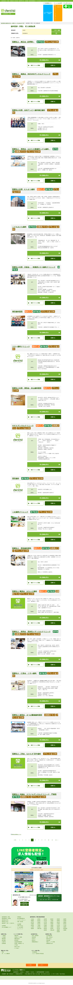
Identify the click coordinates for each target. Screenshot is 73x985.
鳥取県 (58, 919)
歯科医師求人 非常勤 (6, 918)
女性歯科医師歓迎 (18, 941)
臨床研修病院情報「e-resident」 (43, 972)
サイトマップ (20, 928)
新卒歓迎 (16, 940)
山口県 (58, 925)
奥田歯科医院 (17, 311)
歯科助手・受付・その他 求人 (8, 923)
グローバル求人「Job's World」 (59, 973)
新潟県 (45, 919)
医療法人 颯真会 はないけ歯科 (24, 591)
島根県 (58, 920)
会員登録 (4, 925)
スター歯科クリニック (21, 346)
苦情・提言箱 (20, 921)
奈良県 (51, 928)
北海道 (32, 919)
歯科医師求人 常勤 (7, 13)
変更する (56, 30)
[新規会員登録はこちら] (16, 834)
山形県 (32, 926)
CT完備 (16, 944)
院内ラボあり (17, 946)
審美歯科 (4, 938)
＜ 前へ (14, 840)
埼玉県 (38, 923)
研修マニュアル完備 (50, 941)
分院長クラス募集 (18, 937)
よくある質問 (59, 3)
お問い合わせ (68, 3)
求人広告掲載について (6, 927)
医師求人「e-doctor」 (30, 972)
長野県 (45, 926)
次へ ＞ (56, 840)
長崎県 (64, 922)
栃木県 (38, 920)
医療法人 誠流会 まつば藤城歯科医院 (27, 715)
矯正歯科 (4, 940)
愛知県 (51, 919)
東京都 (38, 926)
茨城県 (38, 922)
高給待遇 (34, 937)
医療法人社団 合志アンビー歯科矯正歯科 (28, 110)
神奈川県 (39, 928)
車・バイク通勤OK (6, 953)
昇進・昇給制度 (35, 935)
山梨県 (45, 925)
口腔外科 (4, 941)
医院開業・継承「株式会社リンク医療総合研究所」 (12, 973)
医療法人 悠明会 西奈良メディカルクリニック (31, 632)
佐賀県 (64, 920)
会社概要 (19, 924)
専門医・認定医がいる (19, 943)
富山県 (45, 920)
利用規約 (19, 916)
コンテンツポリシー (21, 920)
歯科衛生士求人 (5, 920)
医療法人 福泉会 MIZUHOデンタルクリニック (31, 74)
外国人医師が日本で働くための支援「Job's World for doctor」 (38, 973)
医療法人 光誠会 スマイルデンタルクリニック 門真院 (34, 794)
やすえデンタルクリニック (23, 426)
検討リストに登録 (35, 65)
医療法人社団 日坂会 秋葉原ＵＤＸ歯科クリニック (33, 267)
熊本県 (64, 923)
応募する (53, 65)
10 (48, 840)
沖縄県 (64, 930)
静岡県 (45, 930)
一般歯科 (4, 935)
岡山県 (58, 922)
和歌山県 (52, 930)
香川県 (58, 928)
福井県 (45, 923)
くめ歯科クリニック (20, 512)
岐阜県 (45, 928)
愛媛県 (58, 930)
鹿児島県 (65, 928)
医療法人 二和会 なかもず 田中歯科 (26, 754)
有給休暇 (48, 940)
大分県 (64, 925)
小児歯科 (4, 937)
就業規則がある (49, 943)
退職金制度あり (35, 941)
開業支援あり (17, 938)
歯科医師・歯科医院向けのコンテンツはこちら (49, 897)
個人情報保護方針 (21, 918)
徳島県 (58, 926)
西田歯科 (15, 478)
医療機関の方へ (48, 3)
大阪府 (51, 925)
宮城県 (32, 923)
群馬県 (38, 919)
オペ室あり (17, 948)
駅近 (3, 952)
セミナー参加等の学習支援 (38, 953)
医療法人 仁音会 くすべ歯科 (24, 673)
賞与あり (34, 940)
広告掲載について (31, 964)
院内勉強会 (34, 952)
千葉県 (38, 925)
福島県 (32, 928)
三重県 (51, 920)
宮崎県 (64, 926)
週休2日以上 (49, 938)
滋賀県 (51, 922)
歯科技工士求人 (5, 921)
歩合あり (34, 938)
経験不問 (16, 935)
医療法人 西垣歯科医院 (22, 548)
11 (52, 840)
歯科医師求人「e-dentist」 (18, 972)
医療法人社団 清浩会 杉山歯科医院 (26, 388)
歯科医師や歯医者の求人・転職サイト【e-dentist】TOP (12, 23)
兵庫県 (51, 926)
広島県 (58, 923)
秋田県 (32, 925)
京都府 (51, 923)
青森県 (32, 920)
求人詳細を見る (44, 60)
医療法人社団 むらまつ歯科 (23, 189)
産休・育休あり (49, 937)
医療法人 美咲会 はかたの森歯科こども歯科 (31, 149)
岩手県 (32, 922)
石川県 (45, 922)
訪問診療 (4, 943)
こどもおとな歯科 (19, 227)
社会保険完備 (49, 935)
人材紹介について (43, 964)
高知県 (58, 931)
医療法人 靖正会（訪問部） (23, 42)
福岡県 (64, 919)
